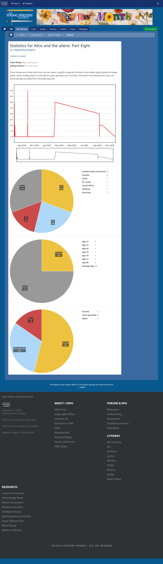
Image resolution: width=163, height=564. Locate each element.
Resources (113, 418)
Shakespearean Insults (16, 516)
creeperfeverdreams (24, 49)
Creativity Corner (118, 423)
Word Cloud (9, 525)
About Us (60, 409)
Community (114, 414)
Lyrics (110, 456)
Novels (111, 460)
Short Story (114, 479)
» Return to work (18, 56)
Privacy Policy (63, 437)
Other (110, 465)
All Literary (114, 442)
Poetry (111, 470)
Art (109, 446)
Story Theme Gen (13, 521)
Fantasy (69, 35)
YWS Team (60, 446)
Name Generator (13, 502)
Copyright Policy (64, 414)
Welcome (113, 409)
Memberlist (61, 432)
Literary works (36, 35)
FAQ (57, 428)
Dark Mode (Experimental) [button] (17, 396)
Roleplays (113, 428)
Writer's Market (12, 530)
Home (22, 35)
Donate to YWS (63, 423)
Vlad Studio (28, 432)
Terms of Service (64, 442)
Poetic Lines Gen (12, 507)
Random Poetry (12, 511)
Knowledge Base (12, 498)
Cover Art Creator (13, 493)
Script (110, 474)
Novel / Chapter (54, 35)
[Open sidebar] (158, 4)
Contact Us (61, 418)
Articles (112, 451)
